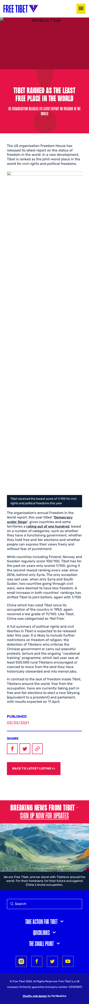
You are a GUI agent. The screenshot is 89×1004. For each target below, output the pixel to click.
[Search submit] (11, 904)
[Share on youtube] (67, 961)
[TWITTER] (24, 748)
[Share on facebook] (36, 961)
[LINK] (37, 748)
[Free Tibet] (20, 8)
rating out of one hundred (47, 526)
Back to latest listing (31, 768)
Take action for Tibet (41, 921)
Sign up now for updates (44, 815)
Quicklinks (41, 932)
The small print (41, 943)
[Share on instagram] (21, 961)
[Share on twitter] (52, 961)
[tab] (44, 921)
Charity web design (35, 996)
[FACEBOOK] (12, 748)
